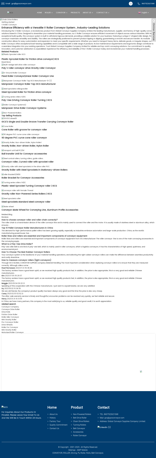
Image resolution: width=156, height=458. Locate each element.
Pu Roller (81, 453)
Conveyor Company (10, 306)
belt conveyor (97, 453)
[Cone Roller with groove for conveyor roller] (7, 126)
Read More (6, 62)
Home (39, 12)
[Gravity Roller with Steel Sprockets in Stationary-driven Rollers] (26, 166)
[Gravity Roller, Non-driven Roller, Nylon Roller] (22, 142)
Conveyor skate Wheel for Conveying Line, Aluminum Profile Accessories (40, 210)
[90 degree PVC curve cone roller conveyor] (20, 134)
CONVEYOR (57, 453)
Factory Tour (55, 421)
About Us (87, 12)
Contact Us (101, 12)
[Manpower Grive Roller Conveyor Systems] (14, 104)
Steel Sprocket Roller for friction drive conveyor (26, 92)
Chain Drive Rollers (81, 421)
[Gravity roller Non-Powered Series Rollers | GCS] (17, 190)
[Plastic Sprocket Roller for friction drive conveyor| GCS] (13, 54)
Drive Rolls (6, 312)
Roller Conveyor (80, 435)
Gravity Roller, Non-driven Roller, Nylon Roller (25, 146)
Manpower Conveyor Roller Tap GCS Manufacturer (29, 84)
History (53, 418)
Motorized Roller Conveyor (13, 332)
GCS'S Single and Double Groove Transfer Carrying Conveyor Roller (37, 122)
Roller (48, 12)
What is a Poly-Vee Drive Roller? (17, 244)
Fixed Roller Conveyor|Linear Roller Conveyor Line (28, 76)
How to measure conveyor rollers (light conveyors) (26, 260)
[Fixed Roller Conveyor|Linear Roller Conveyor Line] (14, 72)
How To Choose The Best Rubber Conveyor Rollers (26, 252)
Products (75, 12)
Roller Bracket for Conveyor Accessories (23, 178)
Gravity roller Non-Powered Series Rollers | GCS (27, 194)
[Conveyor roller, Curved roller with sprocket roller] (22, 158)
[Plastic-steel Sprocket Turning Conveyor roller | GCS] (14, 182)
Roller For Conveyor (10, 327)
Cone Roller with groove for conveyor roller (24, 129)
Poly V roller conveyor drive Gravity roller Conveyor (29, 68)
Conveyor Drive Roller (11, 309)
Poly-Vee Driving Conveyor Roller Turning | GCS (27, 100)
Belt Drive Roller (80, 418)
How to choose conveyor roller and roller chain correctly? (30, 219)
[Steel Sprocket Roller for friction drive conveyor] (15, 88)
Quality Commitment (58, 425)
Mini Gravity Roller (9, 319)
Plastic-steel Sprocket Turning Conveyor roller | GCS (29, 186)
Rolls (88, 453)
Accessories (78, 432)
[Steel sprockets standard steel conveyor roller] (11, 198)
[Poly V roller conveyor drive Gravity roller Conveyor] (18, 64)
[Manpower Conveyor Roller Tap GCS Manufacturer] (27, 80)
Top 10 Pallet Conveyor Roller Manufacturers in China (27, 227)
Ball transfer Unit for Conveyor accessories (24, 154)
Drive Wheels (7, 324)
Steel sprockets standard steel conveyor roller (26, 202)
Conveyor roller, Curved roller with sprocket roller (28, 162)
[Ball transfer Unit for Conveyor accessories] (13, 150)
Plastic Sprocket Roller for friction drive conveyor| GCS (30, 59)
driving (74, 453)
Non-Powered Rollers (82, 414)
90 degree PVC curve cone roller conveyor (24, 138)
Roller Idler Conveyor (10, 317)
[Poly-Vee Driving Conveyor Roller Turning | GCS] (14, 96)
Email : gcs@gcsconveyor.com (18, 3)
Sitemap (71, 450)
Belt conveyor (79, 428)
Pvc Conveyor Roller (10, 322)
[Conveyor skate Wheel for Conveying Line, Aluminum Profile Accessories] (8, 206)
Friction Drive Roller (9, 314)
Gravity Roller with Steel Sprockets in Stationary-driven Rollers (34, 170)
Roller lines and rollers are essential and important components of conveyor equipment (44, 236)
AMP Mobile (82, 450)
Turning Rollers (79, 425)
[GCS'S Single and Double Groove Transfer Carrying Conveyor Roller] (9, 118)
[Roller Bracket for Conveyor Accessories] (11, 174)
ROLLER (66, 453)
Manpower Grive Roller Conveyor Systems (24, 108)
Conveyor (60, 12)
